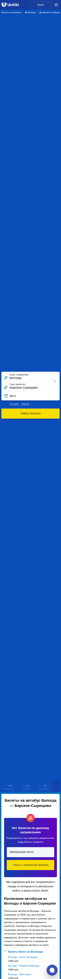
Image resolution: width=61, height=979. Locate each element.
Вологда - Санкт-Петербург (23, 957)
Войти (41, 4)
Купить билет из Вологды (25, 951)
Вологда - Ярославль (19, 974)
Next (59, 786)
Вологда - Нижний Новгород (23, 965)
